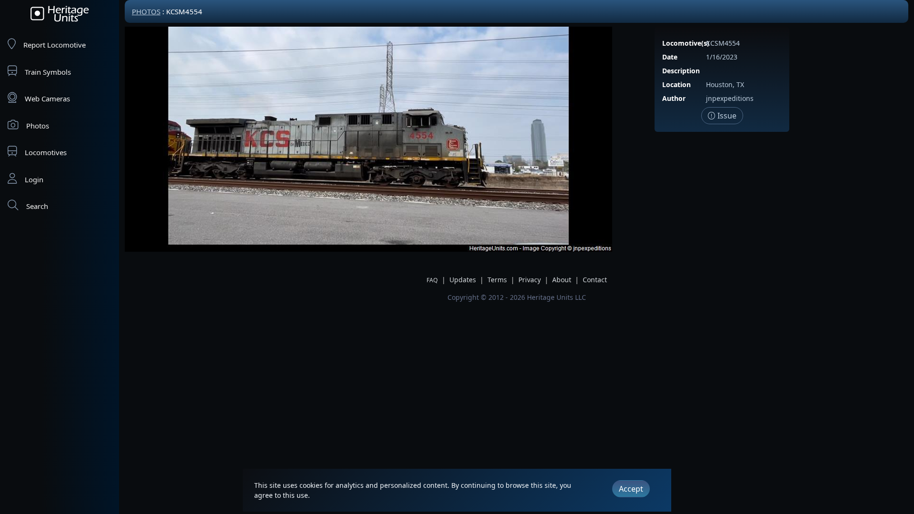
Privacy (529, 279)
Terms (497, 279)
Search (37, 206)
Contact (595, 279)
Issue (725, 115)
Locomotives (46, 152)
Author (674, 98)
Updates (462, 279)
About (561, 279)
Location (676, 84)
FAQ (432, 280)
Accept (631, 489)
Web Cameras (47, 98)
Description (681, 70)
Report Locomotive (54, 44)
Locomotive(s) (685, 43)
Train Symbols (48, 72)
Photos (37, 125)
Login (34, 179)
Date (669, 56)
